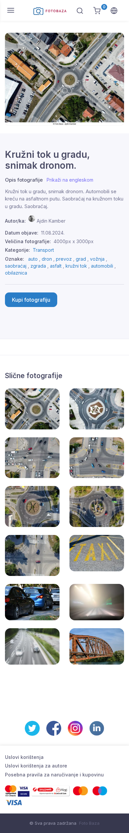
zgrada (38, 266)
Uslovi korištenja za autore (36, 765)
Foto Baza (89, 823)
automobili (102, 266)
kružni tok (76, 266)
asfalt (56, 266)
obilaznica (16, 273)
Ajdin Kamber (51, 221)
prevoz (64, 259)
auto (33, 259)
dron (47, 259)
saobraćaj (15, 266)
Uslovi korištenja (24, 757)
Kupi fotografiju (31, 299)
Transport (43, 250)
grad (81, 259)
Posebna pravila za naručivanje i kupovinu (54, 774)
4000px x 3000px (74, 241)
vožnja (97, 259)
